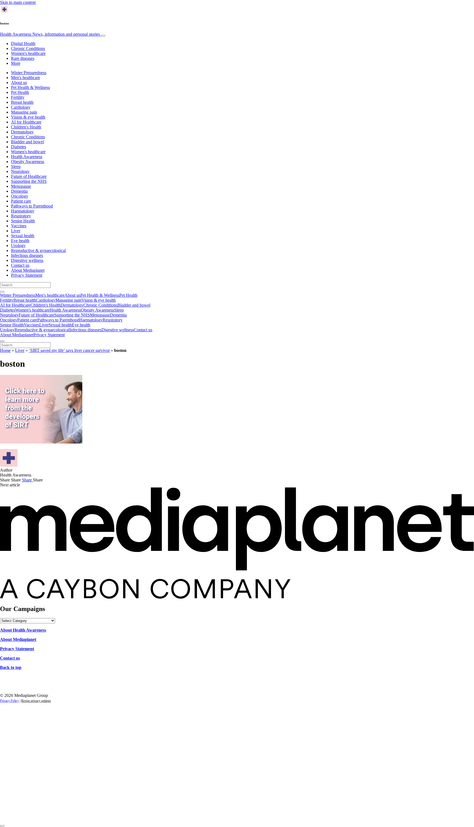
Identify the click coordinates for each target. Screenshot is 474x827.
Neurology (20, 171)
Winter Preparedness (28, 72)
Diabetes (18, 146)
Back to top (10, 667)
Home (5, 350)
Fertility (17, 97)
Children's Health (26, 127)
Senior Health (23, 220)
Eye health (20, 240)
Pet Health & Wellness (30, 87)
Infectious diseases (27, 255)
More (15, 63)
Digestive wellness (27, 260)
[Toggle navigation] (103, 36)
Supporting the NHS (29, 181)
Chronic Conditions (28, 48)
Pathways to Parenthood (32, 206)
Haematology (22, 211)
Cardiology (20, 107)
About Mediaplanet (27, 270)
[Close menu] (2, 341)
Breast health (22, 102)
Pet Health (20, 92)
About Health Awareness (23, 630)
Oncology (19, 196)
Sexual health (22, 235)
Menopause (21, 186)
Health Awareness (50, 34)
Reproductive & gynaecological (38, 250)
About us (19, 82)
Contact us (20, 265)
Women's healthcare (28, 53)
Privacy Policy (9, 701)
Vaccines (18, 225)
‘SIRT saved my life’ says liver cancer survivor (69, 350)
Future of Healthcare (29, 176)
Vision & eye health (28, 117)
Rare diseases (22, 58)
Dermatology (22, 132)
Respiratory (21, 216)
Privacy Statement (26, 275)
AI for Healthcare (26, 122)
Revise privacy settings (36, 701)
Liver (15, 230)
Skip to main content (18, 2)
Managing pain (24, 112)
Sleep (16, 166)
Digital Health (23, 43)
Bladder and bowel (27, 141)
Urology (18, 245)
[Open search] (2, 292)
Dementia (19, 191)
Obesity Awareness (27, 161)
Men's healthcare (25, 77)
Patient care (21, 201)
